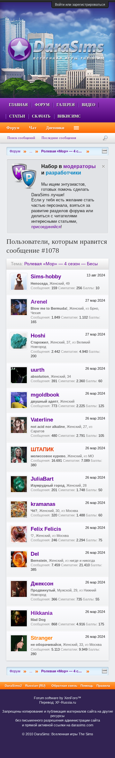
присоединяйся (46, 226)
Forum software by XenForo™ (57, 698)
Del (35, 554)
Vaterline (42, 419)
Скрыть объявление (103, 166)
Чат (32, 127)
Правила (103, 685)
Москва (72, 511)
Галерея (66, 105)
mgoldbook (45, 394)
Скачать (41, 116)
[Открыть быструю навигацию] (104, 151)
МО (91, 456)
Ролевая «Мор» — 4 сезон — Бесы (61, 263)
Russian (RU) (35, 685)
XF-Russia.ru (65, 702)
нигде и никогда (82, 560)
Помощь (86, 685)
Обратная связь (64, 685)
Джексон (42, 583)
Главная (18, 105)
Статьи (17, 116)
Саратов (37, 431)
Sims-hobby (46, 276)
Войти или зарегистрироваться (80, 4)
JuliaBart (42, 479)
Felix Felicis (46, 529)
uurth (37, 370)
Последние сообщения (59, 138)
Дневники (55, 127)
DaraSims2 (13, 685)
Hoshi (38, 335)
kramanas (43, 504)
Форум (42, 105)
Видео (88, 105)
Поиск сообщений (21, 138)
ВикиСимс (69, 116)
